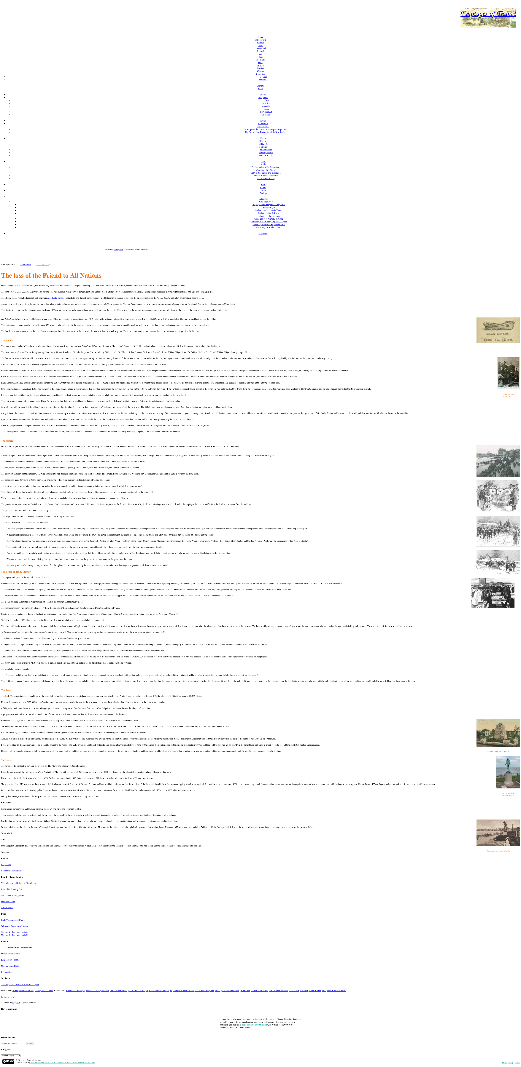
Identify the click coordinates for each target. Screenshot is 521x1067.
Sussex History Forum (10, 953)
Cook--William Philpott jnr (160, 990)
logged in (16, 1002)
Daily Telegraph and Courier (13, 920)
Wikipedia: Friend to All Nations (15, 926)
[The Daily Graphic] (498, 574)
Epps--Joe (245, 990)
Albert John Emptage (56, 297)
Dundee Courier (8, 901)
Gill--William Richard (278, 990)
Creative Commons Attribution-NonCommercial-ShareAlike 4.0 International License (62, 1062)
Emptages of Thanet (488, 13)
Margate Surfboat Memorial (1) (14, 932)
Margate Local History (10, 965)
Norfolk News (7, 907)
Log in (517, 1062)
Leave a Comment (42, 264)
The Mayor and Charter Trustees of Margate (20, 984)
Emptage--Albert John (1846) (227, 990)
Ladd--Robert (315, 990)
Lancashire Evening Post (11, 889)
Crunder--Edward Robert (183, 990)
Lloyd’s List (6, 864)
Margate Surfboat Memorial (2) (14, 935)
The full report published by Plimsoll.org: (18, 883)
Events (15, 990)
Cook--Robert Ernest (118, 990)
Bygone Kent (6, 971)
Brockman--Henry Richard (97, 990)
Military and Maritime (44, 990)
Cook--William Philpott (138, 990)
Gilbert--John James (259, 990)
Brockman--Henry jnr (75, 990)
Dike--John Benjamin (204, 990)
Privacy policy (507, 1062)
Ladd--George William (298, 990)
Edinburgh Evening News (12, 870)
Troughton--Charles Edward (334, 990)
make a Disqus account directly (255, 1024)
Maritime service (26, 990)
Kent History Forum (9, 959)
